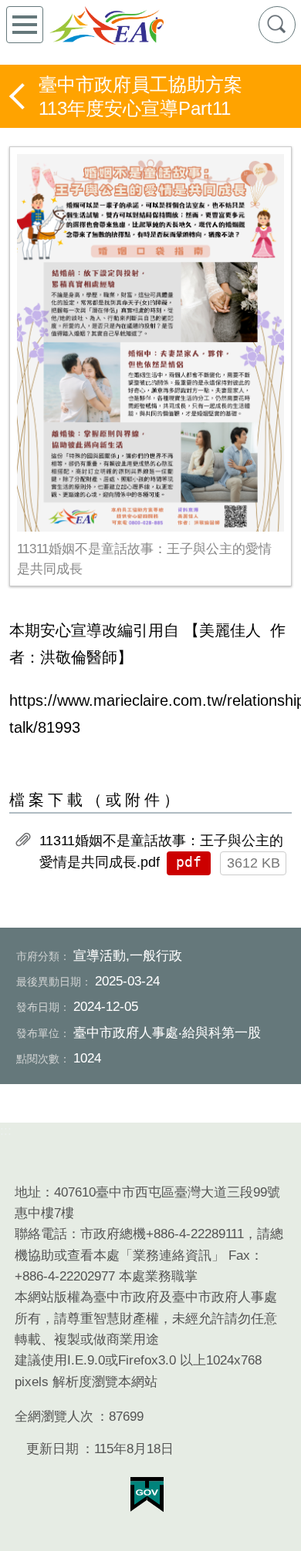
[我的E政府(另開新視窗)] (147, 1494)
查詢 (277, 24)
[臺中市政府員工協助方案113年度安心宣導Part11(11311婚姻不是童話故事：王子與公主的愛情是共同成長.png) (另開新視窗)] (150, 342)
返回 (18, 96)
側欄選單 (24, 24)
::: (6, 1130)
